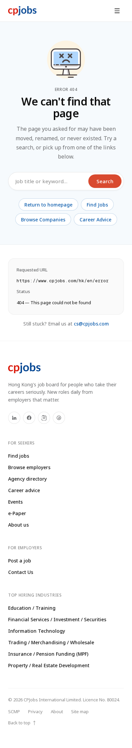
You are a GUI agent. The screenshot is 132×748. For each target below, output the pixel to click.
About (57, 711)
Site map (80, 711)
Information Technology (36, 631)
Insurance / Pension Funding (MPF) (48, 654)
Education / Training (32, 608)
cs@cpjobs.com (91, 323)
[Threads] (59, 418)
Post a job (19, 560)
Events (15, 502)
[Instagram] (44, 418)
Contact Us (20, 572)
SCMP (14, 711)
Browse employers (29, 467)
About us (18, 525)
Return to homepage (48, 204)
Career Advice (95, 219)
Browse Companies (43, 219)
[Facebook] (29, 418)
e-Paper (17, 513)
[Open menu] (117, 11)
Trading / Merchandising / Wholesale (51, 642)
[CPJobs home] (22, 11)
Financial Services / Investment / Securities (57, 619)
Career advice (24, 490)
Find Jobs (97, 204)
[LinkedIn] (14, 418)
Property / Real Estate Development (48, 665)
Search (104, 181)
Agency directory (27, 479)
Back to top (22, 723)
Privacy (35, 711)
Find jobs (18, 456)
